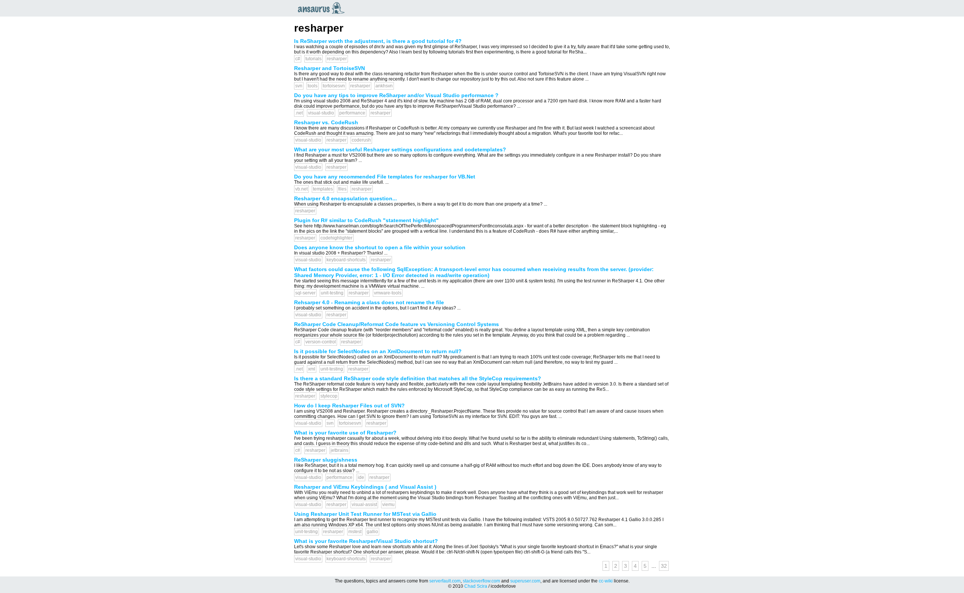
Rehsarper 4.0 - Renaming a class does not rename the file (369, 302)
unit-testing (332, 293)
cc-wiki (606, 581)
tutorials (313, 58)
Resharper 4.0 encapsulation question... (345, 198)
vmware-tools (387, 293)
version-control (320, 342)
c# (297, 58)
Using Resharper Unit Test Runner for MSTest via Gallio (365, 514)
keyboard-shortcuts (346, 259)
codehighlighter (336, 238)
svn (298, 85)
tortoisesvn (334, 85)
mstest (355, 531)
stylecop (328, 396)
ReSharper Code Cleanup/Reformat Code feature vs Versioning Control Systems (396, 324)
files (342, 189)
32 (664, 566)
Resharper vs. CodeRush (326, 122)
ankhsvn (384, 85)
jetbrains (339, 450)
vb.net (301, 189)
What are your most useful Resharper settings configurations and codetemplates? (400, 149)
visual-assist (364, 504)
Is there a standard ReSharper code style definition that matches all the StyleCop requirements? (417, 378)
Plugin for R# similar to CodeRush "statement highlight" (366, 220)
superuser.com (525, 581)
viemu (388, 504)
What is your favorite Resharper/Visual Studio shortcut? (366, 541)
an (323, 8)
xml (311, 369)
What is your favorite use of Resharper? (345, 433)
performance (352, 113)
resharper (337, 58)
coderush (361, 140)
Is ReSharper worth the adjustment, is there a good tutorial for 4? (378, 41)
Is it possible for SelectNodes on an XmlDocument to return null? (378, 351)
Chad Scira (475, 586)
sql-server (305, 293)
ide (361, 477)
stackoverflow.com (481, 581)
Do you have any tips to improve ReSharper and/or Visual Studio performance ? (396, 95)
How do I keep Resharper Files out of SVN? (349, 405)
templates (323, 189)
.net (299, 113)
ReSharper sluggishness (325, 460)
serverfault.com (445, 581)
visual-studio (321, 113)
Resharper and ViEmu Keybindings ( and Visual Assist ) (365, 487)
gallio (372, 531)
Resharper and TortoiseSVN (329, 68)
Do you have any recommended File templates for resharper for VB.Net (384, 177)
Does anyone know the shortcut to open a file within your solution (379, 247)
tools (312, 85)
